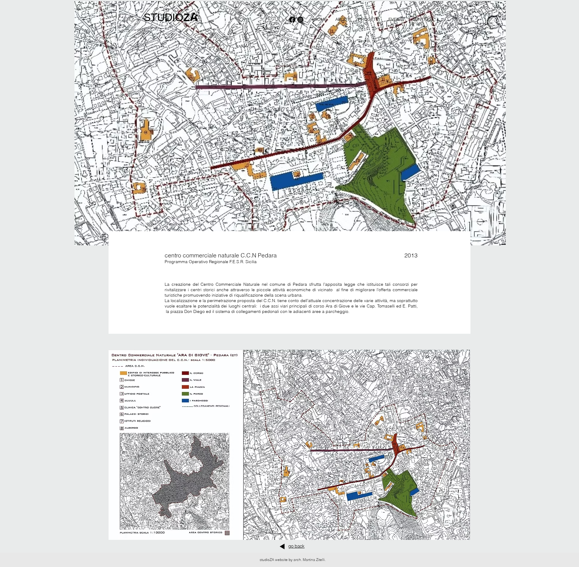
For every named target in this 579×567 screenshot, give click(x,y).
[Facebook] (292, 20)
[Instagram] (300, 20)
